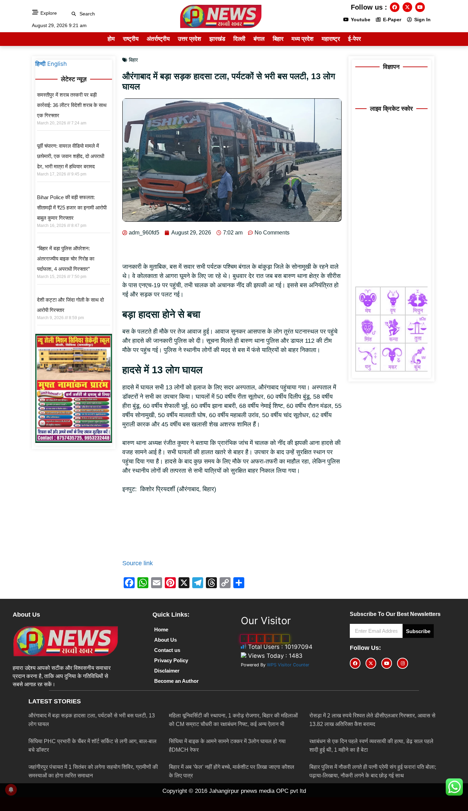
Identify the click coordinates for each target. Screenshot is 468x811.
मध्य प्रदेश (302, 39)
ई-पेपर (354, 39)
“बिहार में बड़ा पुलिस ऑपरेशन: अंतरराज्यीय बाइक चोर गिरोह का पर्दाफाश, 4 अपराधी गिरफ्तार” (65, 258)
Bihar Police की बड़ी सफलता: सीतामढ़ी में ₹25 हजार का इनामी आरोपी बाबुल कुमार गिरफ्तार (72, 207)
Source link (137, 563)
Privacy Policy (171, 660)
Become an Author (176, 681)
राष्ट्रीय (130, 39)
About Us (165, 640)
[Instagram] (402, 663)
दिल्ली (239, 39)
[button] (73, 14)
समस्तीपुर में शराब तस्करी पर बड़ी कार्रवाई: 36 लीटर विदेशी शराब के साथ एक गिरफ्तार (72, 105)
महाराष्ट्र (331, 39)
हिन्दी (40, 63)
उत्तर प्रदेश (189, 39)
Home (161, 629)
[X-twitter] (407, 7)
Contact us (167, 650)
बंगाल (259, 39)
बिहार (278, 39)
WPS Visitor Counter (288, 664)
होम (111, 39)
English (57, 63)
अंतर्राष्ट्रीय (158, 39)
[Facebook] (394, 7)
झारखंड (217, 39)
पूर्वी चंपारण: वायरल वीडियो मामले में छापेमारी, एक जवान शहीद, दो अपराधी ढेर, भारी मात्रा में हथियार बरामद (70, 156)
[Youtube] (420, 7)
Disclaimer (167, 671)
